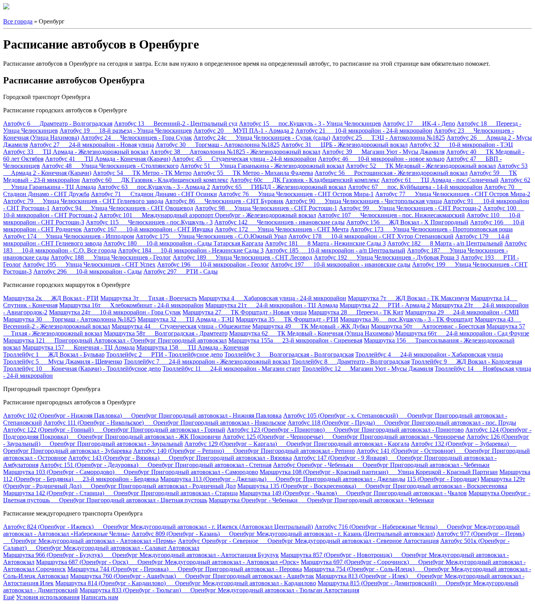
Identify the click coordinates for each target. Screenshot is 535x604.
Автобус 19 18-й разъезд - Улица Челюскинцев (126, 130)
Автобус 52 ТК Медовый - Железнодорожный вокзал (421, 165)
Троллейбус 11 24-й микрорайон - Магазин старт (231, 368)
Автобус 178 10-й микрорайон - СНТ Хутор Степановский (371, 236)
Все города (18, 21)
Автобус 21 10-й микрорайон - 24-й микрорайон (363, 130)
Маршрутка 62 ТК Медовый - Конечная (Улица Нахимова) (311, 333)
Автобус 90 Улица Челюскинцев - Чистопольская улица (363, 201)
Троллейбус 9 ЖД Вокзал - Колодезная (466, 361)
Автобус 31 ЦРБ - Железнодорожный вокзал (344, 144)
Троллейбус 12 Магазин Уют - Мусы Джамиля (367, 368)
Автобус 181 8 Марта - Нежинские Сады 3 (325, 243)
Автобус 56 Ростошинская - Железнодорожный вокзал (391, 172)
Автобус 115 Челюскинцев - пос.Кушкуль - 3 (149, 222)
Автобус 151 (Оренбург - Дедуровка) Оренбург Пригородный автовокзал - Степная (155, 465)
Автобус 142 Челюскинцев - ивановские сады (279, 222)
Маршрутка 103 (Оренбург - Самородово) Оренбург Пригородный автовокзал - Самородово (130, 472)
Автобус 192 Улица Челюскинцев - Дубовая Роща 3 (386, 257)
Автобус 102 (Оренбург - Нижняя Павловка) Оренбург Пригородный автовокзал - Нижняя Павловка (142, 415)
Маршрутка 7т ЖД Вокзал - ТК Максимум (408, 298)
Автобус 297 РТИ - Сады (180, 271)
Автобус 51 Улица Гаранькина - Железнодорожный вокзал (262, 165)
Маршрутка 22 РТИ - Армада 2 (385, 305)
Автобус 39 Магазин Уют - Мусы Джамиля (383, 151)
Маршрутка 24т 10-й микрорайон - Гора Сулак (115, 312)
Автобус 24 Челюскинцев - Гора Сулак (136, 137)
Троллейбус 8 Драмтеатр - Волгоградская (351, 361)
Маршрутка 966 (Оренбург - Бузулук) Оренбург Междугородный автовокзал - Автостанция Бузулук (141, 555)
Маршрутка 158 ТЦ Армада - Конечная (192, 347)
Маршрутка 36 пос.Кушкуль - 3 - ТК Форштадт (406, 319)
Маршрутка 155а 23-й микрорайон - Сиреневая (295, 340)
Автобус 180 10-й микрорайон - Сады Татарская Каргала (183, 243)
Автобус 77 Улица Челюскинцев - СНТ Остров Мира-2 (452, 194)
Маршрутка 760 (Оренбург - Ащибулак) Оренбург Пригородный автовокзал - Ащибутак (192, 576)
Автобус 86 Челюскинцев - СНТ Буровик (224, 201)
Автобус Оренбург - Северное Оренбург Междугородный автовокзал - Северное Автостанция (308, 540)
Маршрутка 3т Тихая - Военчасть (148, 298)
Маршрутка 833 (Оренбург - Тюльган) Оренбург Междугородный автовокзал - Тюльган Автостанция (219, 590)
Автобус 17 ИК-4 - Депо (419, 123)
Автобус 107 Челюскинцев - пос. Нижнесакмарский (391, 215)
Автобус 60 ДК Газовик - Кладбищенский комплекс (154, 180)
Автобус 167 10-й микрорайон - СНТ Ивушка (148, 229)
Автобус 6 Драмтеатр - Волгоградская (57, 123)
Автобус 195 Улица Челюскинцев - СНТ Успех (89, 264)
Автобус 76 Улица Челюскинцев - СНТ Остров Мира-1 (296, 194)
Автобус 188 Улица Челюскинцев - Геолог (111, 257)
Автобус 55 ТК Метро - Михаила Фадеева (253, 172)
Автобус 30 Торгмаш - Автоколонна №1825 (217, 144)
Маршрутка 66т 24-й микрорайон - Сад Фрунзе (462, 333)
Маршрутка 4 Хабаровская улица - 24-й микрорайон (272, 298)
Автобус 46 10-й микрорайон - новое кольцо (381, 158)
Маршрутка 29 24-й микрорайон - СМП (462, 312)
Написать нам (99, 597)
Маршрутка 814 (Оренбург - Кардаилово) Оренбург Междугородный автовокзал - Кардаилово (185, 583)
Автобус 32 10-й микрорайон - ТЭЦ (461, 144)
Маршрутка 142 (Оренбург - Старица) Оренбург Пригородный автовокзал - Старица (120, 493)
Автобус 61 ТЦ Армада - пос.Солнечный (440, 180)
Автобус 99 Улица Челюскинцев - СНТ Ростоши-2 (410, 208)
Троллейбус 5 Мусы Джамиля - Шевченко (62, 361)
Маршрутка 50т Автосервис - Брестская (428, 326)
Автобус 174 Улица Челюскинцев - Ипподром (68, 236)
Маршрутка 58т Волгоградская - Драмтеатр (166, 333)
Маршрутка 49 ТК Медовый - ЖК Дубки (310, 326)
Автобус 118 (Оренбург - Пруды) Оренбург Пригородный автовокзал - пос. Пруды (401, 422)
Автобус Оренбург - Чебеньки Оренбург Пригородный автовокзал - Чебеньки (381, 465)
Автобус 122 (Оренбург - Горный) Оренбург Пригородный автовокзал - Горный (114, 429)
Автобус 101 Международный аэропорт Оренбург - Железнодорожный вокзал (207, 215)
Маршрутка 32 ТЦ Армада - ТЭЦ (185, 319)
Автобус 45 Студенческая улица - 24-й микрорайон (244, 158)
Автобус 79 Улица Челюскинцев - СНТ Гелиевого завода (83, 201)
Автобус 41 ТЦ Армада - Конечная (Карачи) (107, 158)
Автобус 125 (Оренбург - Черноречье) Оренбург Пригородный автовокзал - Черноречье (343, 436)
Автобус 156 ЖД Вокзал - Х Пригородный (407, 222)
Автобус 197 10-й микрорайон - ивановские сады (340, 264)
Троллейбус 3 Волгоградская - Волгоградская (289, 354)
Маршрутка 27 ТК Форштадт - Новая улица (245, 312)
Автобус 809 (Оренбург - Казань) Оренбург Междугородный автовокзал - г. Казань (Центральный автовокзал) (283, 533)
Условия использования (48, 597)
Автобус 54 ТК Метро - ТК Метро (142, 172)
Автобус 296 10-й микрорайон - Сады (87, 271)
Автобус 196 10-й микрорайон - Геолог (213, 264)
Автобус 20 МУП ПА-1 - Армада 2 (243, 130)
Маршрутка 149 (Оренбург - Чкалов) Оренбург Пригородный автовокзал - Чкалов (353, 493)
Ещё (8, 597)
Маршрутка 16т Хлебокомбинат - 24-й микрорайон (131, 305)
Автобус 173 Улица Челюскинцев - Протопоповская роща (431, 229)
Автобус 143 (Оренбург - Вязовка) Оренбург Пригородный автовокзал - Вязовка (180, 457)
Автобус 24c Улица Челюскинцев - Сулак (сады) (261, 137)
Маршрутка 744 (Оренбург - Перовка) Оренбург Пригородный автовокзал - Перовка (184, 569)
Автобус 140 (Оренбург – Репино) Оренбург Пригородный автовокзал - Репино (244, 450)
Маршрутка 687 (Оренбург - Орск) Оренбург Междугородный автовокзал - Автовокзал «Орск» (167, 562)
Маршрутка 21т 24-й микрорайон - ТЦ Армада (271, 305)
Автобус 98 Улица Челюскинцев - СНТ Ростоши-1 (266, 208)
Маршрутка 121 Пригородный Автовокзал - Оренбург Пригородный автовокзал (115, 340)
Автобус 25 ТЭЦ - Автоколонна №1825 (388, 137)
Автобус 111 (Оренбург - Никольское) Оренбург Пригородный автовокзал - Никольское (164, 422)
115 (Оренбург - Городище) (443, 479)
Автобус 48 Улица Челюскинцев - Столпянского (110, 165)
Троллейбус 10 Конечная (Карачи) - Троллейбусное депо (82, 368)
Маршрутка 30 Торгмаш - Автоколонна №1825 (69, 319)
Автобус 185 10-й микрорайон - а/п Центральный (335, 250)
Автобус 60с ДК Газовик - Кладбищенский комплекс (305, 180)
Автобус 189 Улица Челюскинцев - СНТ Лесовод (242, 257)
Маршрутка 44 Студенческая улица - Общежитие (181, 326)
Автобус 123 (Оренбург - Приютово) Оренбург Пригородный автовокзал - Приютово (345, 429)
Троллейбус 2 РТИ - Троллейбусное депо (164, 354)
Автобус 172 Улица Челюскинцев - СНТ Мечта (282, 229)
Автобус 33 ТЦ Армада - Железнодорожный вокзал (75, 151)
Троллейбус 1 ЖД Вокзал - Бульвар (54, 354)
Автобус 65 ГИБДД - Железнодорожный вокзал (278, 187)
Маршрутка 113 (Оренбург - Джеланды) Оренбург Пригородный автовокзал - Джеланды (282, 479)
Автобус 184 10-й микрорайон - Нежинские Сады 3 (191, 250)
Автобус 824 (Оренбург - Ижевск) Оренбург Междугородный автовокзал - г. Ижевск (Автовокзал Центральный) (158, 526)
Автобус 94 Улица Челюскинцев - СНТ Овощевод (122, 208)
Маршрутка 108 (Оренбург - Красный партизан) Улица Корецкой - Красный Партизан (379, 472)
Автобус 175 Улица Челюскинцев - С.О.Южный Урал (211, 236)
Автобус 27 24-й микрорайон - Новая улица (91, 144)
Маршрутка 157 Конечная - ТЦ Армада (78, 347)
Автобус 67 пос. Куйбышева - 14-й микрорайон (415, 187)
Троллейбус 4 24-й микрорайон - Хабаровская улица (429, 354)
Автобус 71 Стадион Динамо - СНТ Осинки (154, 194)
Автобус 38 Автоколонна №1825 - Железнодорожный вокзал (235, 151)
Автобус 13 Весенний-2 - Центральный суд (175, 123)
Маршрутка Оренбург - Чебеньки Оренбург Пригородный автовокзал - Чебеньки (321, 500)
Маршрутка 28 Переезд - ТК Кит (355, 312)
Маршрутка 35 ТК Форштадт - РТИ (287, 319)
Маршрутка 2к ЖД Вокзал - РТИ (51, 298)
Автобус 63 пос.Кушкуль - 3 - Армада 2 (154, 187)
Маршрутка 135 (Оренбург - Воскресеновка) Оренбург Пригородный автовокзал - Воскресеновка (372, 486)
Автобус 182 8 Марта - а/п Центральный (445, 243)
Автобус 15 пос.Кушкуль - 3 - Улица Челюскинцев (310, 123)
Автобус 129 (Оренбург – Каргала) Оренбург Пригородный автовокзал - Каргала (296, 443)
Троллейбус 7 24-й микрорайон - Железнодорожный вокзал (207, 361)
